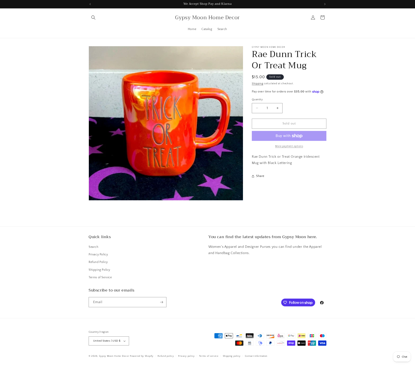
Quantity (257, 99)
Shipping (257, 83)
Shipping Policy (99, 270)
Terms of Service (100, 277)
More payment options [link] (289, 146)
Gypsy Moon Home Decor (114, 356)
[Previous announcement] (90, 4)
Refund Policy (98, 262)
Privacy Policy (98, 254)
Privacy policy (186, 356)
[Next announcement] (325, 4)
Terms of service (209, 356)
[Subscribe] (161, 302)
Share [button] (260, 176)
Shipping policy (232, 356)
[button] (93, 17)
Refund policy (166, 356)
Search (94, 247)
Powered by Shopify (141, 356)
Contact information (256, 356)
